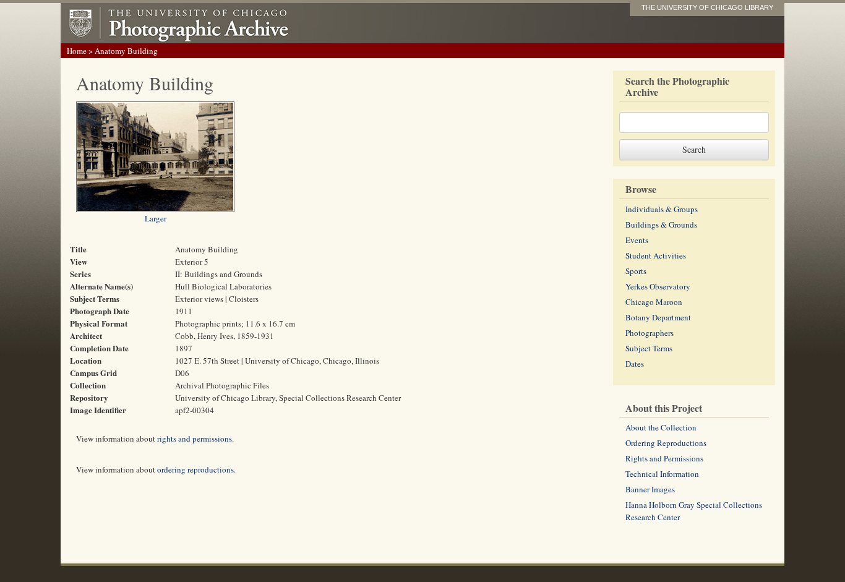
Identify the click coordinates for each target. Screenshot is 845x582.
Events (636, 240)
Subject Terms (648, 348)
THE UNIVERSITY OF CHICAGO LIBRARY (707, 7)
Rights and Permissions (664, 458)
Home (77, 50)
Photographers (649, 332)
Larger (155, 218)
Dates (634, 363)
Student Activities (655, 255)
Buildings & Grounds (661, 224)
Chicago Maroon (653, 301)
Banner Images (650, 489)
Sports (635, 270)
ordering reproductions (195, 469)
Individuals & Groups (661, 209)
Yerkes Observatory (657, 286)
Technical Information (662, 473)
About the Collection (661, 427)
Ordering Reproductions (665, 442)
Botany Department (658, 317)
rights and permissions (194, 438)
